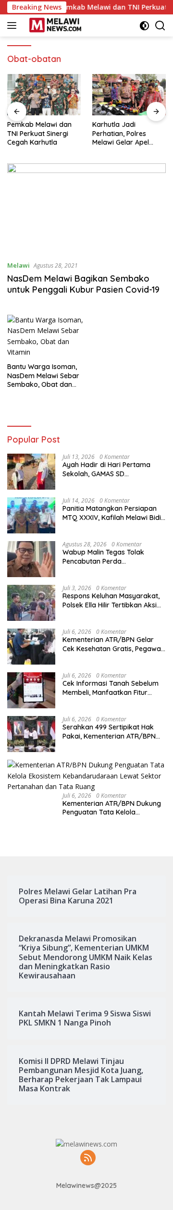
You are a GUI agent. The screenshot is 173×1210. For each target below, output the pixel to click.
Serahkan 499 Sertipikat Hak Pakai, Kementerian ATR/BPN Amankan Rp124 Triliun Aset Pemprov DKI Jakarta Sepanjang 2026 (109, 731)
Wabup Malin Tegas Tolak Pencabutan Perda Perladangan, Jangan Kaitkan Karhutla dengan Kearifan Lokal (113, 556)
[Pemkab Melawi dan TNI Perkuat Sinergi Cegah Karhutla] (44, 94)
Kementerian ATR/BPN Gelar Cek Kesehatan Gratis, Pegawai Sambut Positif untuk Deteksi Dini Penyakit (112, 644)
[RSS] (88, 1158)
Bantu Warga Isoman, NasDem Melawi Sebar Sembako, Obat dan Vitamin (43, 375)
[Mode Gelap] (144, 26)
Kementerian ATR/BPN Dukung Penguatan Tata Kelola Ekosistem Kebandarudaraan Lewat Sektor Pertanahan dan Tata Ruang (111, 807)
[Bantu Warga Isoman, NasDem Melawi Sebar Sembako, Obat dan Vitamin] (46, 336)
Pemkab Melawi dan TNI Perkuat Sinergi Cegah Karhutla (39, 133)
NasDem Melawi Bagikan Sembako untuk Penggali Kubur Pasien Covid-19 (83, 284)
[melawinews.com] (54, 25)
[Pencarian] (160, 26)
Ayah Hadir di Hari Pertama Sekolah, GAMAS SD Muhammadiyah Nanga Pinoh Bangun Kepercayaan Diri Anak (112, 469)
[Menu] (13, 25)
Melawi (18, 265)
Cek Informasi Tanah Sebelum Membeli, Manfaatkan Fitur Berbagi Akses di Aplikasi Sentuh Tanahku (110, 687)
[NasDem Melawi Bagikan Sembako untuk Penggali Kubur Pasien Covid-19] (86, 208)
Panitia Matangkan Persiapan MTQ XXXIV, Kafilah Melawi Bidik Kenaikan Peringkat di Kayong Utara (113, 512)
